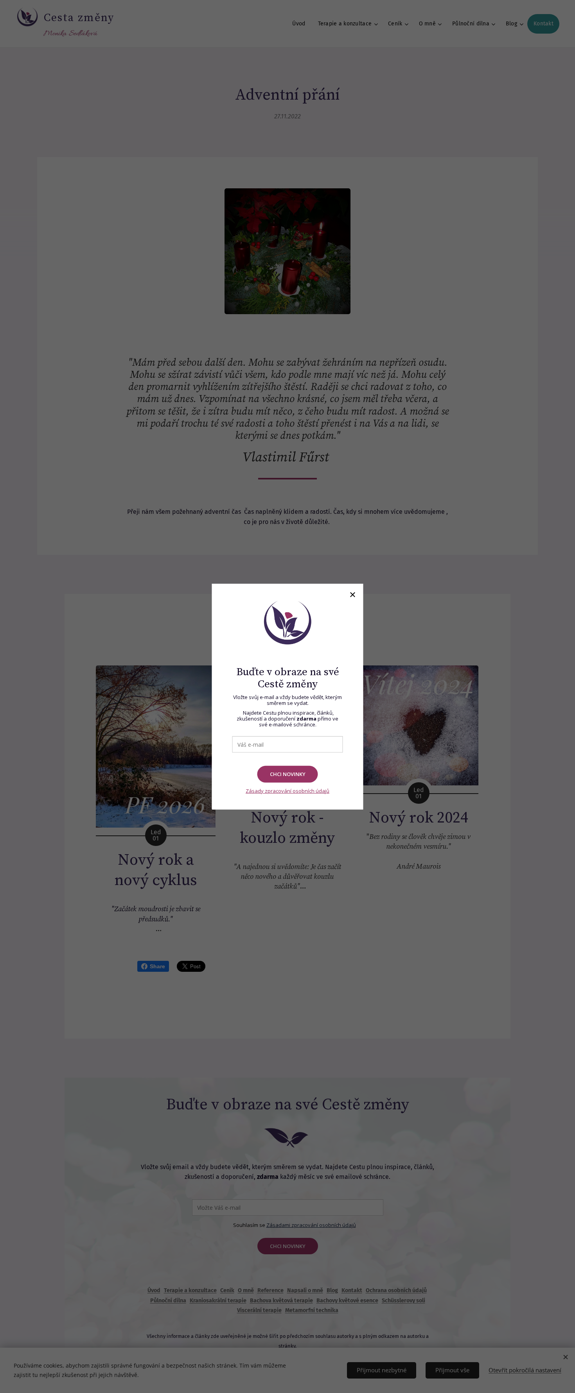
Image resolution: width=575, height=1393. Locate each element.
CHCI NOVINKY (287, 774)
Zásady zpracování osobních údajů (287, 790)
